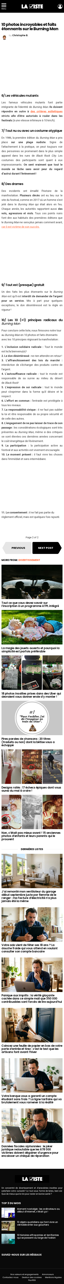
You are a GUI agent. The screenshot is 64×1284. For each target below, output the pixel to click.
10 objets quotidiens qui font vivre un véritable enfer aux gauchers (37, 1223)
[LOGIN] (60, 6)
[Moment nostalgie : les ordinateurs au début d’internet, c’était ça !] (8, 1213)
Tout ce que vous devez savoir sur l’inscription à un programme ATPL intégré (30, 604)
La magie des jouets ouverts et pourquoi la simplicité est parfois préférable (30, 649)
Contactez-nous (10, 1277)
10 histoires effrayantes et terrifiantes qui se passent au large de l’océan (38, 1236)
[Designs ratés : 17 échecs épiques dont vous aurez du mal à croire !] (32, 766)
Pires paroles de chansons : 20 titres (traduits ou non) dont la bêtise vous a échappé (27, 742)
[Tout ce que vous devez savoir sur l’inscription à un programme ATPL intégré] (32, 582)
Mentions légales (53, 1277)
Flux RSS (32, 1280)
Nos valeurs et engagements (24, 1274)
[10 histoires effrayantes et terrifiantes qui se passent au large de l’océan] (8, 1239)
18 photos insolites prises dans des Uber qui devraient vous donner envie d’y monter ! (31, 695)
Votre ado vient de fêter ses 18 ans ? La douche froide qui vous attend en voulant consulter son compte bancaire (29, 948)
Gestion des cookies (32, 1277)
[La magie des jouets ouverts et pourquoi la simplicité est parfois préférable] (32, 627)
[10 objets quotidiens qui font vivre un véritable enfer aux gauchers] (8, 1226)
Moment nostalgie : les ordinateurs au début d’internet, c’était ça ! (38, 1210)
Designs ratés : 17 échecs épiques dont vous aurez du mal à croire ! (31, 789)
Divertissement (29, 560)
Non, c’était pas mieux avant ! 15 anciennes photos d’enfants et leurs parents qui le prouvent (31, 836)
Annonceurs (48, 1274)
